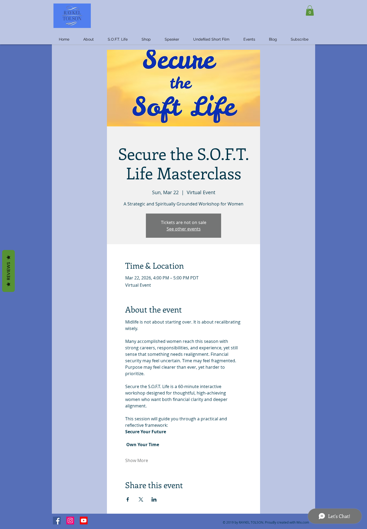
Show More (136, 460)
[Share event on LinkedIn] (154, 499)
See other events (184, 229)
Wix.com (302, 522)
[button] (309, 10)
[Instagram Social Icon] (70, 520)
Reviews (8, 271)
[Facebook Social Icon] (57, 520)
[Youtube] (84, 520)
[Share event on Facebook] (127, 499)
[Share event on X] (140, 499)
